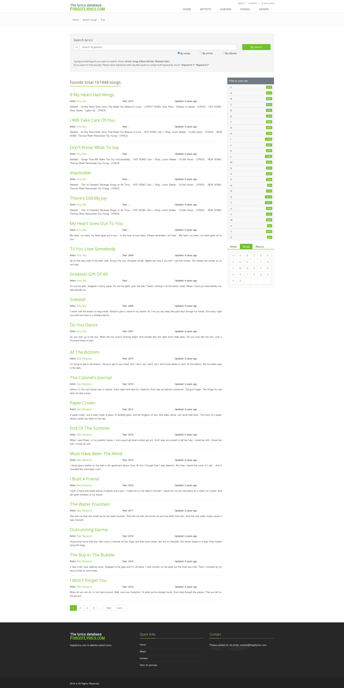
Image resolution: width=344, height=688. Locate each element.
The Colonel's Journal (91, 377)
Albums (225, 9)
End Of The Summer (90, 428)
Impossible (80, 172)
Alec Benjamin (84, 358)
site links (268, 3)
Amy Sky (82, 101)
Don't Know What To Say (94, 147)
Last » (120, 607)
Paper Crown (82, 403)
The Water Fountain (90, 504)
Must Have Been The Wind (96, 453)
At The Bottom (84, 352)
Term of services (148, 665)
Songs (245, 9)
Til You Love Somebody (93, 249)
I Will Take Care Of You (92, 120)
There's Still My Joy (88, 198)
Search (257, 47)
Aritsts (233, 246)
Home (187, 9)
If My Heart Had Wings (92, 95)
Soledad (77, 299)
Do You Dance (84, 325)
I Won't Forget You (88, 580)
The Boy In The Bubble (92, 555)
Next (109, 607)
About (241, 3)
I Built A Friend (84, 479)
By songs (185, 53)
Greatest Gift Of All (89, 274)
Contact (253, 3)
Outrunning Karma (89, 529)
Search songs (90, 19)
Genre (264, 9)
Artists (205, 9)
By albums (231, 53)
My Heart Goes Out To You (96, 223)
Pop (103, 19)
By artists (208, 53)
